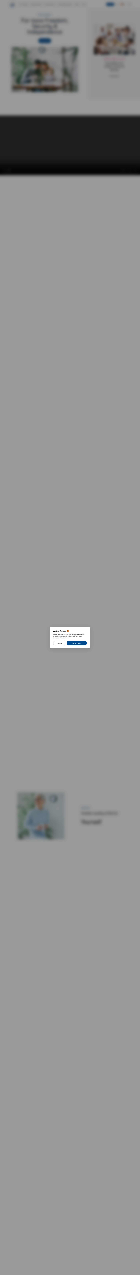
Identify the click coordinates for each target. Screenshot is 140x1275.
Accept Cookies (76, 643)
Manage (59, 643)
